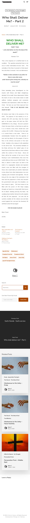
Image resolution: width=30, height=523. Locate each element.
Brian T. (7, 26)
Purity (5, 377)
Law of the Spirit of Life (9, 260)
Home (3, 34)
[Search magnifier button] (25, 287)
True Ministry (7, 418)
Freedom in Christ (19, 254)
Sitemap (22, 517)
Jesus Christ (13, 257)
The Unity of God (15, 380)
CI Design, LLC (16, 517)
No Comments (22, 26)
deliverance (14, 251)
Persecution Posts (9, 457)
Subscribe (23, 299)
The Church (15, 13)
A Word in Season (8, 454)
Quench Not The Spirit (13, 377)
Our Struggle (21, 10)
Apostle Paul (6, 251)
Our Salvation (10, 10)
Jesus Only (21, 257)
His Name (5, 257)
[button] (27, 2)
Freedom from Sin (7, 254)
